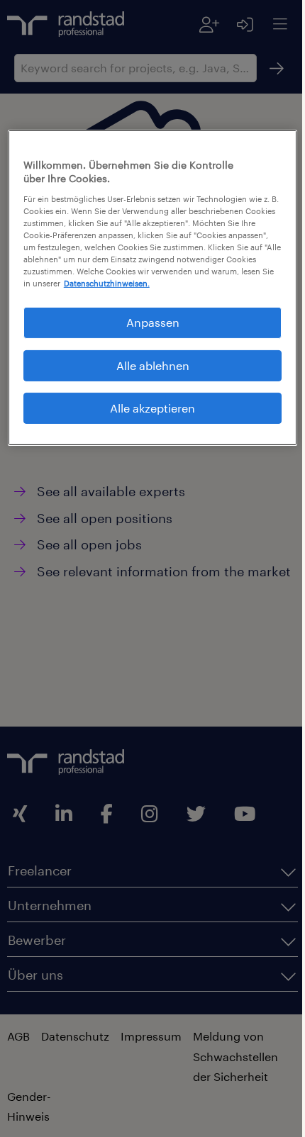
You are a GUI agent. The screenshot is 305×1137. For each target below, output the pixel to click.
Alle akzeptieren (147, 418)
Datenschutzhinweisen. (97, 293)
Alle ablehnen (147, 375)
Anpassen (147, 333)
